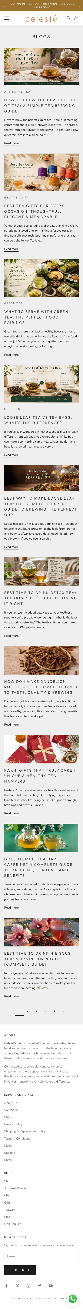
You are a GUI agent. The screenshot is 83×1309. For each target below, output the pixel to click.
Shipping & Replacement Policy (25, 1131)
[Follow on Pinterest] (39, 1286)
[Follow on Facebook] (6, 1286)
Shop (7, 1181)
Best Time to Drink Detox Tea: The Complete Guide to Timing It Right (40, 598)
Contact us (11, 1110)
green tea (13, 303)
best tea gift (16, 197)
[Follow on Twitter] (17, 1286)
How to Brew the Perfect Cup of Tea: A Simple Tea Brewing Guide (40, 105)
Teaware (9, 1210)
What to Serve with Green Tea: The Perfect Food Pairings (36, 317)
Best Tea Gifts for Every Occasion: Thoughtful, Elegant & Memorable (34, 211)
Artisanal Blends (15, 1188)
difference (14, 409)
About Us (10, 1103)
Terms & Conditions (17, 1139)
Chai (7, 1195)
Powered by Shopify (56, 1298)
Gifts (7, 1203)
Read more (11, 143)
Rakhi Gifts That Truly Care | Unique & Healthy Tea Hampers (39, 775)
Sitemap (9, 1153)
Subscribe (20, 1270)
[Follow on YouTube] (51, 1286)
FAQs (8, 1117)
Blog (7, 1217)
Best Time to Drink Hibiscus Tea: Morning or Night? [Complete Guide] (37, 958)
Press (8, 1160)
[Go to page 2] (63, 1011)
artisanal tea (17, 91)
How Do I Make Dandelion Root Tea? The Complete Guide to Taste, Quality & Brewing (41, 687)
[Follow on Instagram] (28, 1286)
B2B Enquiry (12, 1224)
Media (8, 1146)
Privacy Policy (13, 1124)
